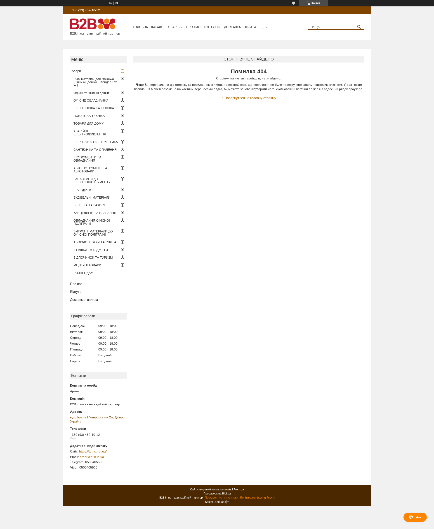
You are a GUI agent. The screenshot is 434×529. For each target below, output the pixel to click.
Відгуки (75, 292)
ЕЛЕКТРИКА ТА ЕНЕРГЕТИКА (95, 142)
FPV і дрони (82, 190)
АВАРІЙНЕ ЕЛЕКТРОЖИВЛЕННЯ (89, 132)
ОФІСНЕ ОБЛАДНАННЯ (90, 100)
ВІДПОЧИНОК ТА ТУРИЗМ (93, 257)
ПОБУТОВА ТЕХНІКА (89, 116)
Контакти (212, 27)
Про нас (193, 27)
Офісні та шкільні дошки (91, 93)
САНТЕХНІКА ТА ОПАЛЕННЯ (95, 149)
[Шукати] (359, 27)
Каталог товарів (165, 27)
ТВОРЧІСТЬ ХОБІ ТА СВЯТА (94, 242)
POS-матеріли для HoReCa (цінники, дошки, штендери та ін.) (95, 82)
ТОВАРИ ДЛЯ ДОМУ (88, 123)
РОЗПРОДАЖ (83, 273)
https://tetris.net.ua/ (93, 451)
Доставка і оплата (240, 27)
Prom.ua (239, 489)
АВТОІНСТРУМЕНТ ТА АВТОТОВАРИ (90, 169)
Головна (140, 27)
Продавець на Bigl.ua (217, 493)
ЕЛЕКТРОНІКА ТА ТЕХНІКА (93, 108)
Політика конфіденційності (257, 497)
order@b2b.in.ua (92, 457)
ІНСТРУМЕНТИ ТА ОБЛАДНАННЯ (87, 158)
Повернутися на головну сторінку (250, 98)
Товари (75, 71)
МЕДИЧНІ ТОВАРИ (87, 265)
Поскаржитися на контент (221, 497)
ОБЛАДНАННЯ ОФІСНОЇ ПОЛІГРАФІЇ (91, 222)
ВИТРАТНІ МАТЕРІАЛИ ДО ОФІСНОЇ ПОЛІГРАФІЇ (93, 233)
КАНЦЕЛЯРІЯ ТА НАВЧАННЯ (94, 213)
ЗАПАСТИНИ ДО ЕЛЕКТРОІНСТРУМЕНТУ (92, 180)
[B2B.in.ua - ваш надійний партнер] (92, 24)
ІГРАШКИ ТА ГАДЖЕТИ (90, 250)
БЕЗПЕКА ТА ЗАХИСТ (89, 205)
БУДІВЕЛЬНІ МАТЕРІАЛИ (91, 197)
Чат (418, 517)
